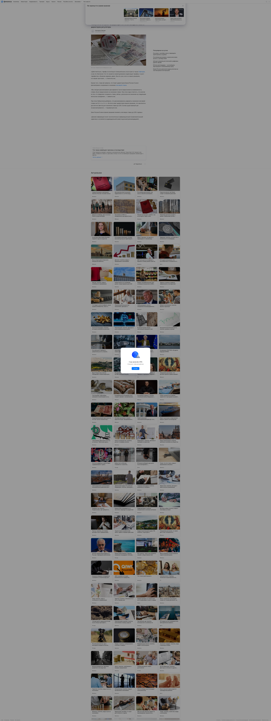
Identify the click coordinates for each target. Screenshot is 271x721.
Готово (135, 368)
